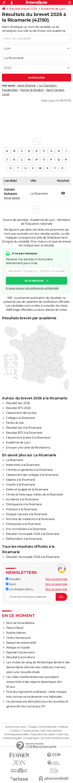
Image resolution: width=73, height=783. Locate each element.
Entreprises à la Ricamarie (23, 524)
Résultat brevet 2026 (23, 9)
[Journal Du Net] (19, 762)
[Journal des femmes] (19, 755)
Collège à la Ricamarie (20, 418)
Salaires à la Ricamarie (20, 479)
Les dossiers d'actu (20, 589)
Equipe (33, 726)
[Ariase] (19, 778)
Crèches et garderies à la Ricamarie (29, 470)
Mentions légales (13, 738)
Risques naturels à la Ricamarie (26, 514)
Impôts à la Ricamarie (20, 484)
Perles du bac (15, 423)
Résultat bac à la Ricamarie (24, 427)
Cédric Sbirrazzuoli (18, 638)
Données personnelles (16, 734)
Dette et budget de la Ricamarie (27, 489)
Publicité (63, 726)
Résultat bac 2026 (18, 403)
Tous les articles (30, 730)
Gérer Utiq (62, 734)
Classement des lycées (21, 413)
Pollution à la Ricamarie (21, 509)
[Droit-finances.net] (54, 763)
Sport (12, 584)
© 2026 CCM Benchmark (55, 738)
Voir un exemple (56, 579)
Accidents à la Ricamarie (22, 499)
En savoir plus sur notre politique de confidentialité (32, 288)
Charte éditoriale (48, 726)
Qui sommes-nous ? (16, 726)
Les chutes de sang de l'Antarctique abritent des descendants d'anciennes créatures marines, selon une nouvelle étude (38, 667)
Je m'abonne (34, 280)
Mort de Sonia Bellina (20, 623)
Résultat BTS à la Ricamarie (24, 432)
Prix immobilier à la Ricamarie (26, 529)
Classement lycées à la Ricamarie (28, 437)
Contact (15, 730)
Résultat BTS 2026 (18, 408)
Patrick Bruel (15, 628)
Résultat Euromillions (20, 657)
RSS (43, 730)
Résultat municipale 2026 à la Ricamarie (32, 534)
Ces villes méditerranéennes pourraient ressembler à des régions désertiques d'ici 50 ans (34, 681)
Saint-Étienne (26, 85)
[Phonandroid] (54, 778)
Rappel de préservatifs (21, 642)
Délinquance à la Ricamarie (24, 504)
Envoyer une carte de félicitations (28, 447)
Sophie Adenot (16, 632)
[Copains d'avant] (19, 770)
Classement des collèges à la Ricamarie (32, 475)
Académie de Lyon (53, 9)
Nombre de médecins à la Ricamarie (30, 519)
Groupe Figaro (32, 738)
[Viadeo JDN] (54, 770)
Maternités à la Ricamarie (23, 465)
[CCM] (54, 755)
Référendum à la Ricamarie (24, 539)
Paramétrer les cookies (43, 734)
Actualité (14, 579)
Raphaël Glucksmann (20, 652)
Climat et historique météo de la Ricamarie (34, 494)
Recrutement (54, 730)
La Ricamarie (14, 460)
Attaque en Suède (18, 647)
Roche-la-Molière (31, 90)
